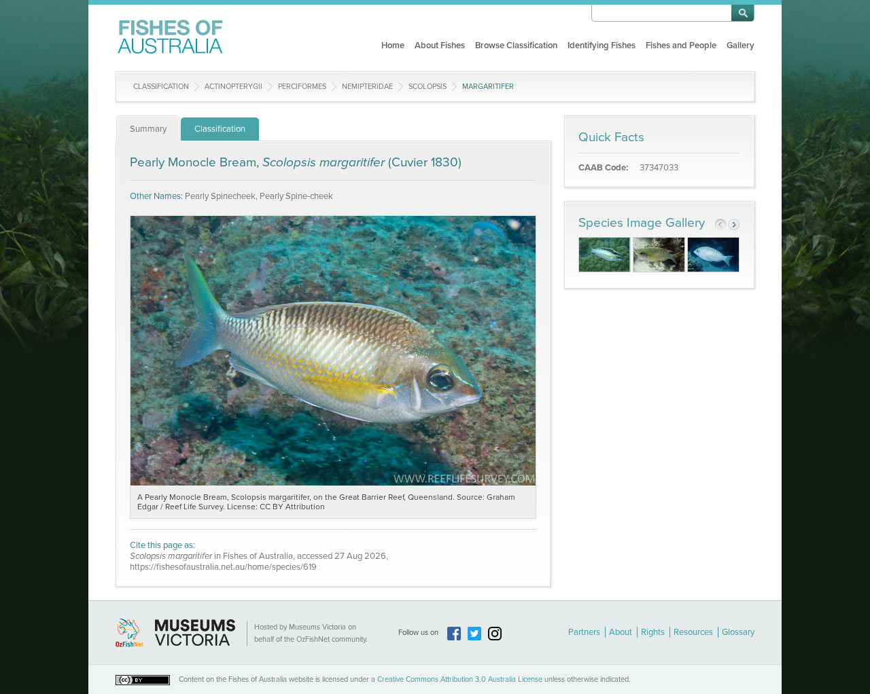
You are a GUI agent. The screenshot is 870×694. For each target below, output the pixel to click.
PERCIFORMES (302, 86)
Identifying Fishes (602, 45)
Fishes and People (681, 45)
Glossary (738, 632)
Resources (693, 632)
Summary (148, 129)
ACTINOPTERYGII (233, 86)
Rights (653, 632)
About (620, 632)
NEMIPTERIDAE (367, 86)
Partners (584, 632)
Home (392, 45)
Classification (161, 86)
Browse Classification (516, 45)
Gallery (740, 45)
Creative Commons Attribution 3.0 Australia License (459, 679)
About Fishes (440, 45)
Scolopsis (427, 86)
